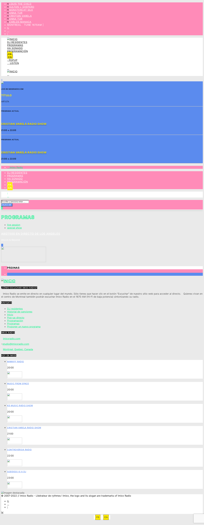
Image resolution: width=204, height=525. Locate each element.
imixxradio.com (11, 338)
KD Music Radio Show (20, 405)
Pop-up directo (15, 317)
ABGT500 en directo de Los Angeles (30, 234)
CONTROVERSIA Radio (19, 449)
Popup (12, 60)
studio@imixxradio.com (16, 343)
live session (13, 224)
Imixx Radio (16, 167)
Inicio (10, 314)
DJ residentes (17, 42)
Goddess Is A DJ (16, 471)
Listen (14, 63)
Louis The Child (20, 3)
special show (14, 227)
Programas (15, 45)
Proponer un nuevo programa (23, 326)
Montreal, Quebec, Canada (18, 349)
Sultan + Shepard (21, 6)
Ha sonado (15, 48)
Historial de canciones (19, 311)
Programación (17, 51)
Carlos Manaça (20, 21)
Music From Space (18, 383)
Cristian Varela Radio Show (24, 427)
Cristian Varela (20, 15)
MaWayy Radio (15, 361)
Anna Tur (15, 12)
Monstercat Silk (21, 9)
